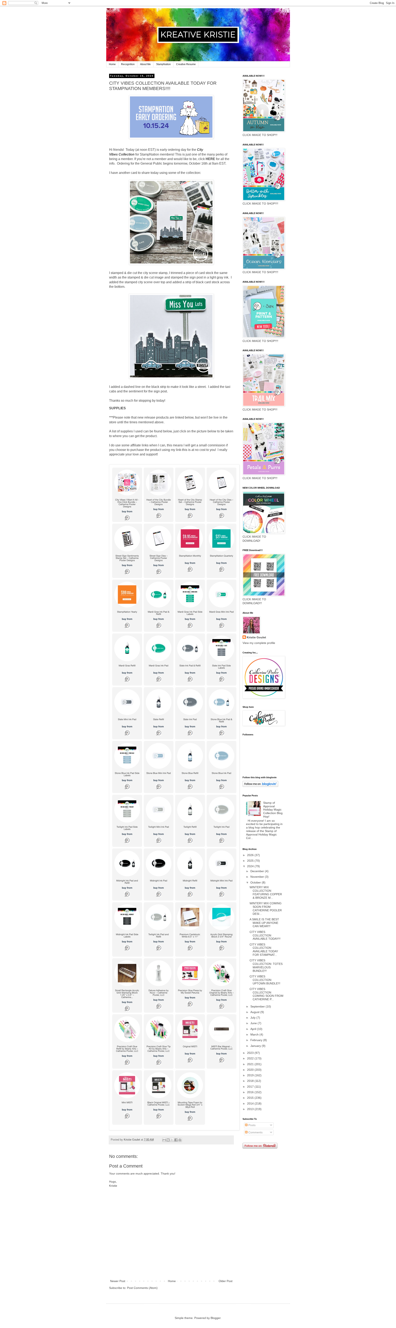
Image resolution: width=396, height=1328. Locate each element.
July (253, 1017)
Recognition (128, 64)
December (257, 871)
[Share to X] (172, 1140)
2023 (251, 1052)
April (253, 1029)
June (254, 1023)
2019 (251, 1075)
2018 (251, 1080)
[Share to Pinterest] (180, 1140)
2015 (251, 1097)
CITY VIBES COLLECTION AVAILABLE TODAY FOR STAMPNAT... (264, 949)
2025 (251, 860)
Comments (255, 1132)
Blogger (215, 1318)
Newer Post (117, 1281)
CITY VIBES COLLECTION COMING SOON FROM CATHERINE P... (266, 994)
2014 (251, 1103)
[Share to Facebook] (176, 1140)
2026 (251, 855)
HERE (210, 159)
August (255, 1012)
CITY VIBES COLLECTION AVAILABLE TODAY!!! (265, 935)
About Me (145, 64)
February (256, 1040)
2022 (251, 1058)
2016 (251, 1092)
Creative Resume (186, 64)
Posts (252, 1125)
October (256, 882)
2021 (251, 1064)
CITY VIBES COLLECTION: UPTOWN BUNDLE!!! (265, 980)
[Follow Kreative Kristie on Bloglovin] (260, 785)
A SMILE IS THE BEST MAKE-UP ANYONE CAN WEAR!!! (264, 923)
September (258, 1006)
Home (112, 64)
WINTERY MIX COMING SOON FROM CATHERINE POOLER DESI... (266, 908)
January (256, 1045)
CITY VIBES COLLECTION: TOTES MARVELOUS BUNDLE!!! (266, 965)
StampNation (163, 64)
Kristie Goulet (256, 637)
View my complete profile (259, 643)
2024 (251, 866)
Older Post (225, 1281)
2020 (251, 1069)
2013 (251, 1109)
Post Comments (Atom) (142, 1287)
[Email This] (164, 1140)
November (257, 876)
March (254, 1034)
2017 (251, 1086)
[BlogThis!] (168, 1140)
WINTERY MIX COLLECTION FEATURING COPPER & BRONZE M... (266, 892)
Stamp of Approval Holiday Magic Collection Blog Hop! (273, 809)
